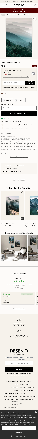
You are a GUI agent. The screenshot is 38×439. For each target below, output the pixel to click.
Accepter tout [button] (19, 428)
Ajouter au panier (19, 113)
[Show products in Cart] (35, 5)
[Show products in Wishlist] (31, 5)
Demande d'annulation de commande (27, 400)
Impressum (14, 387)
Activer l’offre (30, 82)
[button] (19, 436)
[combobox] (36, 412)
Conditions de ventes (26, 390)
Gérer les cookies (25, 404)
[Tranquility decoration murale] (14, 248)
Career (16, 390)
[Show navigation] (3, 5)
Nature (9, 15)
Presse (16, 384)
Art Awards (14, 404)
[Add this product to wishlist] (34, 19)
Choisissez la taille (7, 104)
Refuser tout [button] (19, 432)
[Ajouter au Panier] (22, 218)
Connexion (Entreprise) (11, 407)
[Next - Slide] (35, 37)
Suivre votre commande (27, 387)
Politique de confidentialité (28, 396)
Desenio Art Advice (25, 381)
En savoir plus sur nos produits (19, 157)
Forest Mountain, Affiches (21, 15)
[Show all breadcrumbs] (3, 15)
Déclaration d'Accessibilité (10, 396)
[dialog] (19, 424)
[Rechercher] (6, 5)
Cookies (22, 393)
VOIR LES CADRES (19, 180)
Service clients (24, 384)
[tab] (6, 59)
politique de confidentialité (15, 87)
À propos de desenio (12, 381)
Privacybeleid (26, 424)
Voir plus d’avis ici (19, 309)
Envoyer (19, 369)
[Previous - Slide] (2, 37)
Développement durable (11, 393)
